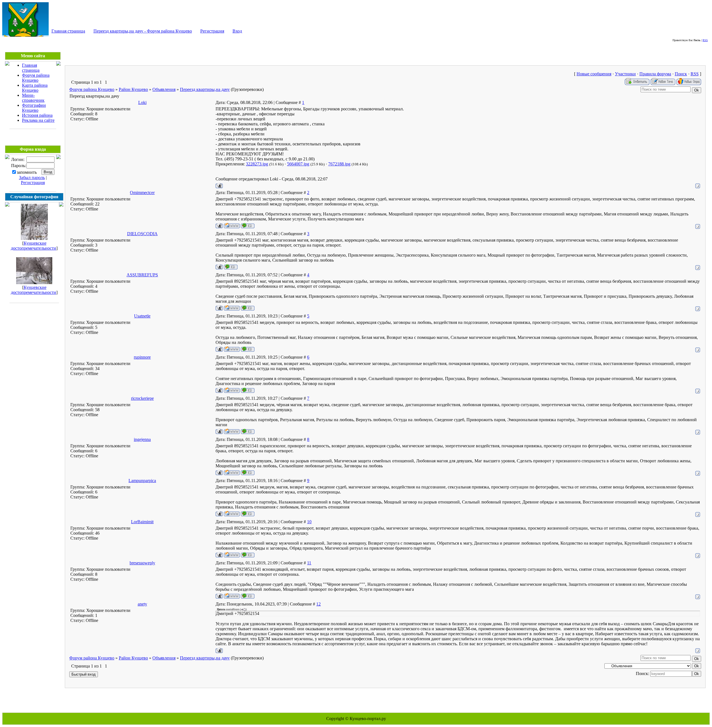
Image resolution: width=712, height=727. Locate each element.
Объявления (163, 89)
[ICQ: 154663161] (247, 349)
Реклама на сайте (38, 120)
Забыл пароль (32, 177)
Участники (625, 73)
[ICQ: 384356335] (247, 513)
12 (318, 604)
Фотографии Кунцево (34, 108)
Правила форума (655, 73)
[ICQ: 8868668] (247, 431)
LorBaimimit (142, 521)
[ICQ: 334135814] (247, 472)
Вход (237, 31)
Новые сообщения (594, 73)
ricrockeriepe (142, 398)
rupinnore (142, 357)
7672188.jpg (339, 164)
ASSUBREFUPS (142, 274)
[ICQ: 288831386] (247, 596)
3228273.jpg (257, 164)
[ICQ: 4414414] (247, 554)
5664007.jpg (298, 164)
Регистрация (212, 31)
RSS (705, 40)
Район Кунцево (133, 89)
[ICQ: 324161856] (247, 308)
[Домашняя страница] (232, 225)
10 (309, 521)
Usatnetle (142, 316)
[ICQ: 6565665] (247, 225)
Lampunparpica (142, 480)
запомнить (27, 172)
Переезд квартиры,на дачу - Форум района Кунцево (142, 31)
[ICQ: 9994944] (247, 390)
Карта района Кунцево (35, 88)
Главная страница (68, 31)
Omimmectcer (142, 192)
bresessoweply (142, 562)
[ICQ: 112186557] (231, 266)
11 (309, 562)
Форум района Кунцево (36, 78)
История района (37, 115)
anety (142, 604)
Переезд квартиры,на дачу (205, 89)
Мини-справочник (33, 98)
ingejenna (142, 439)
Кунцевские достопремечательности (33, 245)
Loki (142, 102)
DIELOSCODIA (142, 233)
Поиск (681, 73)
